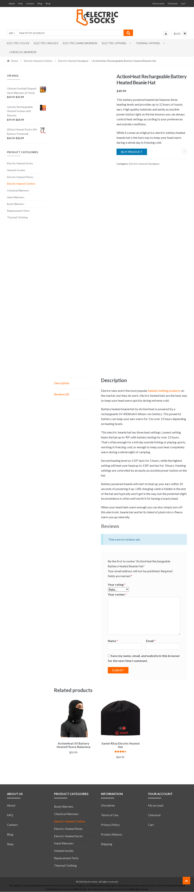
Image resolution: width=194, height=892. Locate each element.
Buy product (132, 152)
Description (61, 383)
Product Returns (111, 834)
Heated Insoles (16, 170)
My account (158, 3)
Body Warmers (15, 203)
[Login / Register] (165, 33)
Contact (30, 3)
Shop (47, 3)
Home (14, 60)
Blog (40, 3)
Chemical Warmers (23, 52)
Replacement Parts (18, 210)
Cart (183, 3)
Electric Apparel (114, 43)
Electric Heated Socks (20, 163)
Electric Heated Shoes (20, 177)
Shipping (106, 844)
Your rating (116, 584)
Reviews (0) (61, 394)
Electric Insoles (46, 43)
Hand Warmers (15, 197)
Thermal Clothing (17, 217)
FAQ (20, 3)
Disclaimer (108, 805)
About (12, 3)
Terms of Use (109, 815)
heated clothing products (164, 390)
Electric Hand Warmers (80, 43)
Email (151, 641)
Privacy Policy (110, 824)
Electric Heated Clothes (38, 60)
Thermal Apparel (148, 43)
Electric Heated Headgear (73, 60)
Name (113, 641)
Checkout (173, 3)
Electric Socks (18, 43)
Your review (117, 594)
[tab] (73, 383)
